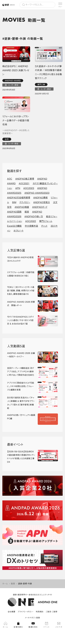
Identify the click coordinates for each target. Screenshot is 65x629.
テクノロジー (24, 202)
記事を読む (18, 627)
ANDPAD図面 (14, 212)
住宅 (7, 139)
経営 (27, 212)
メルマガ (58, 627)
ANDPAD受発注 (41, 202)
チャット (44, 226)
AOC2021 (24, 183)
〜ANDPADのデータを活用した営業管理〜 (15, 132)
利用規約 (39, 611)
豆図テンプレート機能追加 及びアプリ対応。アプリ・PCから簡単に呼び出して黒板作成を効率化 (20, 371)
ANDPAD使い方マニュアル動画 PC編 (21, 417)
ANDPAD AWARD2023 (36, 193)
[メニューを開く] (60, 4)
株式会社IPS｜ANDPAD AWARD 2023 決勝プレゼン (15, 70)
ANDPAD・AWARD (13, 80)
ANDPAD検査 (22, 207)
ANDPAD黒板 (40, 198)
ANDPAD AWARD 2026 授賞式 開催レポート (21, 303)
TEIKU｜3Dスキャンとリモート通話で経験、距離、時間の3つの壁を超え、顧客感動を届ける (20, 290)
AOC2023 (28, 188)
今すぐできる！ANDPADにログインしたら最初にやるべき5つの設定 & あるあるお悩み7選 (20, 320)
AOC (9, 179)
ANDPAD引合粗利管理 (18, 198)
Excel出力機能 (14, 226)
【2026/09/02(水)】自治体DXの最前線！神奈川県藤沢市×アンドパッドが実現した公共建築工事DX (21, 457)
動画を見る (33, 627)
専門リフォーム (45, 221)
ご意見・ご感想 (51, 611)
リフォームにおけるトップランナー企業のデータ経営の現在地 (15, 120)
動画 (13, 584)
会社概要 (11, 611)
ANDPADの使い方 (33, 216)
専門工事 (41, 84)
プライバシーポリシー (25, 611)
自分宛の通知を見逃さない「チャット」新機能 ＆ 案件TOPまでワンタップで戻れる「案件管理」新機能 (21, 403)
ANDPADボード (39, 207)
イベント (46, 627)
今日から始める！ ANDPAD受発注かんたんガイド (20, 259)
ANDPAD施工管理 (24, 179)
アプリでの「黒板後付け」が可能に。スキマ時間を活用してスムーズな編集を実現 (20, 386)
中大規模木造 (31, 226)
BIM (14, 202)
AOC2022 (30, 221)
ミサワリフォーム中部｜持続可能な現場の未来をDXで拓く (20, 274)
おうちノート (19, 231)
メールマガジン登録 (32, 617)
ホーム (5, 584)
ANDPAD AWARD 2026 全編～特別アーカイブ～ (21, 355)
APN (17, 188)
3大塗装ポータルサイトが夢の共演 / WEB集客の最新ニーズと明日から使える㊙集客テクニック (48, 72)
